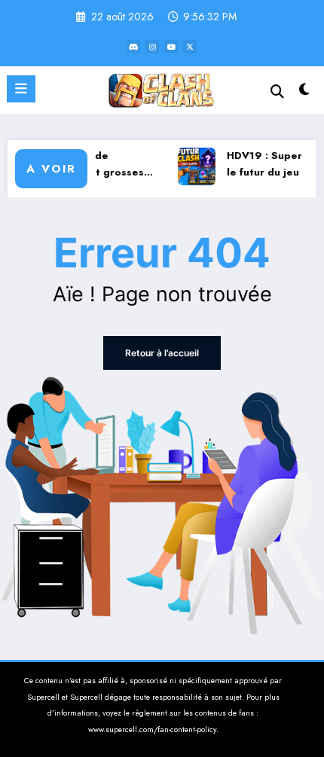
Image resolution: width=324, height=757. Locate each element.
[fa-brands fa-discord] (133, 46)
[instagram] (152, 46)
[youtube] (171, 46)
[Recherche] (277, 91)
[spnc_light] (305, 93)
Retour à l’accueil (162, 353)
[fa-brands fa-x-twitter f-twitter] (190, 46)
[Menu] (21, 88)
